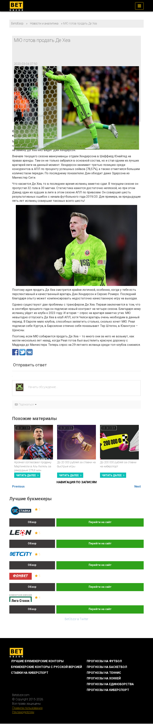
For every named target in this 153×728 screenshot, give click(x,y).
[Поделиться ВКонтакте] (29, 352)
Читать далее (26, 475)
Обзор (32, 522)
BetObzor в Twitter (76, 619)
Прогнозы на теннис (104, 673)
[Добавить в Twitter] (22, 352)
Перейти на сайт (100, 522)
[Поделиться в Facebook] (15, 352)
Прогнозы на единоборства (110, 684)
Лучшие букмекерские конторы (37, 661)
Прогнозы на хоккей (104, 678)
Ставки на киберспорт (29, 673)
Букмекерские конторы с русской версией (46, 667)
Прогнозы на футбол (104, 661)
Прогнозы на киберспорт (108, 690)
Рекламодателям (23, 712)
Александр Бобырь (36, 116)
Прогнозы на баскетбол (107, 667)
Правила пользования (27, 708)
